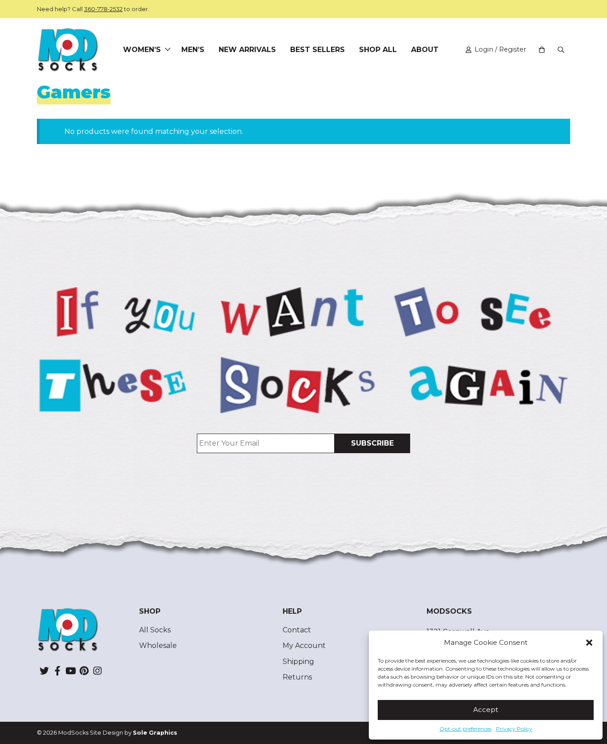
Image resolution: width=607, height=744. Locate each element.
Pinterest (84, 670)
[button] (589, 642)
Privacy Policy (514, 728)
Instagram (97, 670)
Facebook (57, 670)
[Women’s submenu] (167, 50)
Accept (485, 709)
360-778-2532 (103, 8)
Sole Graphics (155, 732)
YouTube (71, 670)
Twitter (44, 670)
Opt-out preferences (465, 728)
